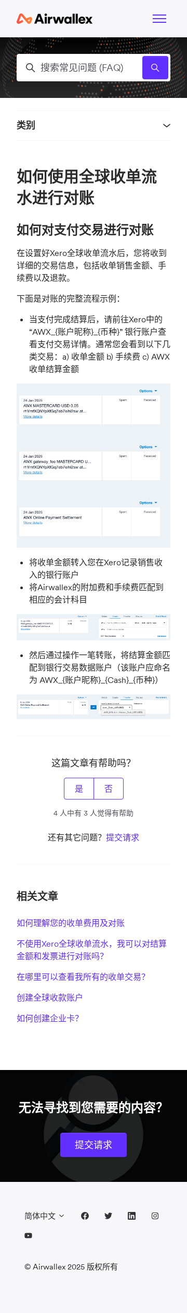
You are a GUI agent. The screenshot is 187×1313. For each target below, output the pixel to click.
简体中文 (41, 1216)
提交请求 (122, 837)
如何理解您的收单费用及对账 (71, 923)
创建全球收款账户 (50, 997)
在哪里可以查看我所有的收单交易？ (83, 977)
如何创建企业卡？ (50, 1018)
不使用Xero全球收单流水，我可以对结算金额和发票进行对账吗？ (92, 949)
